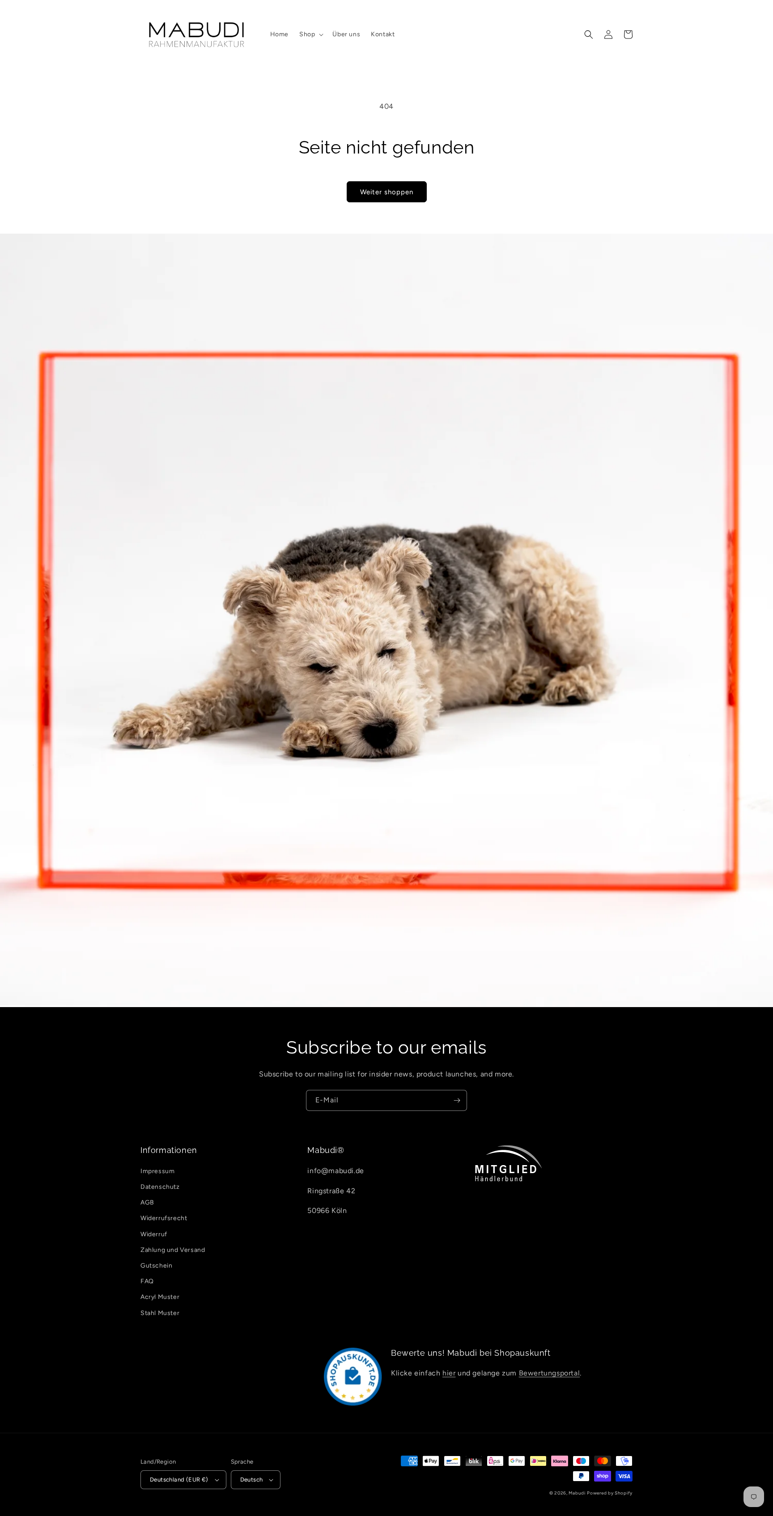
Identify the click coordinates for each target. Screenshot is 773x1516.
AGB (147, 1202)
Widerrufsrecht (163, 1218)
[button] (310, 34)
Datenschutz (160, 1187)
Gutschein (156, 1265)
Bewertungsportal (549, 1373)
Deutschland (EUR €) (179, 1479)
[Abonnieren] (457, 1100)
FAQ (147, 1281)
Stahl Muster (159, 1313)
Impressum (157, 1171)
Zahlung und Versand (172, 1250)
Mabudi (577, 1493)
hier (448, 1373)
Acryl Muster (159, 1297)
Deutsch (251, 1479)
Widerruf (153, 1234)
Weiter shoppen (386, 192)
